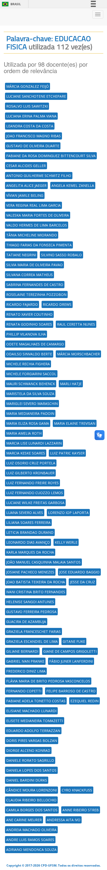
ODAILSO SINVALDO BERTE (29, 354)
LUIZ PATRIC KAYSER (67, 453)
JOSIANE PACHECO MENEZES (30, 572)
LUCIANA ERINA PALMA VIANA (31, 116)
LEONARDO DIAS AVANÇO (28, 542)
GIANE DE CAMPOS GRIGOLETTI (70, 651)
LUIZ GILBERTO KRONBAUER (30, 473)
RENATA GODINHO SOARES (29, 324)
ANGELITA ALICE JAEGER (26, 185)
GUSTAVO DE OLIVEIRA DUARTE (32, 145)
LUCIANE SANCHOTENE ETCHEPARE (36, 96)
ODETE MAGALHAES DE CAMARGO (35, 344)
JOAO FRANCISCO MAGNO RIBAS (33, 136)
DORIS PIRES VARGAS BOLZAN (31, 740)
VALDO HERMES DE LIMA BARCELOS (36, 225)
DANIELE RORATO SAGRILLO (30, 760)
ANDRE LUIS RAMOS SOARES (30, 839)
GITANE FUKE (74, 641)
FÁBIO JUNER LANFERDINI (71, 661)
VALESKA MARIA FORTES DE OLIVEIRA (37, 215)
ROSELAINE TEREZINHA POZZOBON (36, 294)
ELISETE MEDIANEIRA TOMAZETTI (34, 720)
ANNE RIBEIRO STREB (80, 810)
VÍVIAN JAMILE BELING (24, 195)
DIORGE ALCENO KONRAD (28, 750)
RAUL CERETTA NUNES (76, 324)
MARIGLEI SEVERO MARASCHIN (32, 403)
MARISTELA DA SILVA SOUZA (30, 393)
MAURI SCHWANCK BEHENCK (30, 383)
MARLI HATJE (71, 383)
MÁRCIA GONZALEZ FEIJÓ (27, 86)
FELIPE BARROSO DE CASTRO (71, 691)
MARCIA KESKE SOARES (25, 453)
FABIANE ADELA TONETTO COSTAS (35, 701)
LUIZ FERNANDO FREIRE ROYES (32, 482)
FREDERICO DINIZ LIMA (26, 671)
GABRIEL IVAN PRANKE (25, 661)
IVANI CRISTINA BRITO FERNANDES (35, 591)
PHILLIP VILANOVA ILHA (26, 334)
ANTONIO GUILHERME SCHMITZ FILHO (38, 175)
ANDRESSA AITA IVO (63, 819)
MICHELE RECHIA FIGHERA (28, 364)
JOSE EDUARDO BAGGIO (79, 572)
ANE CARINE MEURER (24, 819)
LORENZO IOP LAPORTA (68, 512)
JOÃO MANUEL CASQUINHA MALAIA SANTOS (43, 562)
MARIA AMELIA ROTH (24, 433)
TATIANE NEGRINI (21, 255)
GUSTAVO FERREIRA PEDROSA (31, 611)
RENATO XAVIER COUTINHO (29, 314)
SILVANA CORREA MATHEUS (29, 274)
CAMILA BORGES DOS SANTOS (31, 810)
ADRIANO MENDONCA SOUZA (31, 849)
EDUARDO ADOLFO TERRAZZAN (33, 730)
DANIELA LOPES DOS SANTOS (31, 770)
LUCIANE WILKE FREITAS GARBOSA (35, 502)
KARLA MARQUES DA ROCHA (30, 552)
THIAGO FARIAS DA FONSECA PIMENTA (39, 245)
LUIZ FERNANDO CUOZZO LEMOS (34, 492)
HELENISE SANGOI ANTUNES (30, 601)
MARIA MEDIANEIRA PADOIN (30, 413)
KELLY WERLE (66, 542)
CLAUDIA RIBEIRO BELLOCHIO (31, 800)
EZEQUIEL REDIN (84, 701)
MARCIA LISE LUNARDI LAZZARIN (34, 443)
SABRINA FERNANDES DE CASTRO (34, 284)
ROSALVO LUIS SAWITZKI (27, 106)
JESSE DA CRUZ (82, 582)
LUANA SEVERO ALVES (24, 512)
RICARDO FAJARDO (22, 304)
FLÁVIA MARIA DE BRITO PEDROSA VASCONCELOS (48, 681)
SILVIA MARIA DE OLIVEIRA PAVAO (34, 264)
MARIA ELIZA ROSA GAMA (27, 423)
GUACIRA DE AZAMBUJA (26, 621)
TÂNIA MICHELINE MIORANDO (31, 235)
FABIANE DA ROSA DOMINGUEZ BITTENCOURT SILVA (51, 155)
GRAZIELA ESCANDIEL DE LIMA (32, 641)
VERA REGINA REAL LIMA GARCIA (33, 205)
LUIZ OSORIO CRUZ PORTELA (30, 463)
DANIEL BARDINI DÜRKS (26, 780)
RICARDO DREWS (57, 304)
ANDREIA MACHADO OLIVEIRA (31, 829)
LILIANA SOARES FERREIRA (28, 522)
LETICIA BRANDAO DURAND (30, 532)
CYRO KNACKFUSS (77, 790)
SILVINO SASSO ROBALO (61, 255)
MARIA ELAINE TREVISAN (74, 423)
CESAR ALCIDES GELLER (26, 165)
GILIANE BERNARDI (22, 651)
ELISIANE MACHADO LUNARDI (31, 710)
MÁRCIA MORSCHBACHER (78, 354)
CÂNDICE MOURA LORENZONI (31, 790)
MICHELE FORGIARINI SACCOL (31, 373)
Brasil (10, 4)
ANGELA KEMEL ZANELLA (73, 185)
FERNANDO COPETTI (23, 691)
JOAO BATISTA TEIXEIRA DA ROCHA (35, 582)
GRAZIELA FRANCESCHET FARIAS (33, 631)
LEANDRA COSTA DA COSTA (29, 126)
